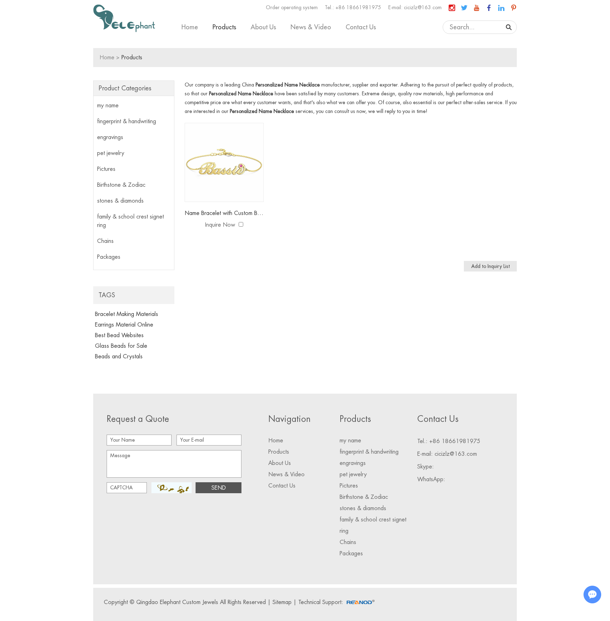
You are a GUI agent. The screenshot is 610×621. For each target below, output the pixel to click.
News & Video (311, 27)
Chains (105, 241)
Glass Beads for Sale (121, 346)
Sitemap (282, 602)
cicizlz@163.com (423, 7)
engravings (110, 137)
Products (224, 27)
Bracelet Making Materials (126, 314)
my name (108, 105)
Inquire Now (220, 225)
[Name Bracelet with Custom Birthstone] (224, 162)
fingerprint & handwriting (126, 121)
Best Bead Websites (119, 335)
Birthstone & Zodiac (121, 185)
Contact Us (361, 27)
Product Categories (124, 88)
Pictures (106, 169)
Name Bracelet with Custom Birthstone (224, 213)
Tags (106, 295)
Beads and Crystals (119, 356)
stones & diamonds (120, 201)
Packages (108, 257)
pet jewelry (110, 153)
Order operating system (292, 7)
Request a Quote (138, 419)
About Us (263, 27)
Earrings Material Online (124, 325)
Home (189, 27)
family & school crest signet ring (130, 221)
